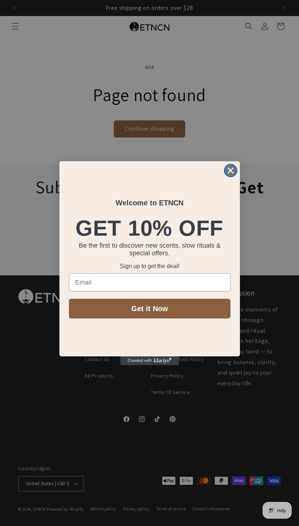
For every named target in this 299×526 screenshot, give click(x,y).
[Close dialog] (230, 170)
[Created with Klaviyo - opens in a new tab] (149, 360)
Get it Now (149, 309)
